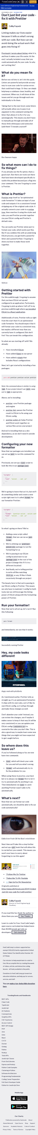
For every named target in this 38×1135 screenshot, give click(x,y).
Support (32, 1123)
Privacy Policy (7, 1129)
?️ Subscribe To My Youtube (17, 878)
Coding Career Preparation (11, 1079)
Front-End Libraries (8, 1061)
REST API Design (7, 1026)
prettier (9, 403)
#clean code (18, 12)
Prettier (5, 197)
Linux (3, 1035)
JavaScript (5, 1008)
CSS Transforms (7, 1020)
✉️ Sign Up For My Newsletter (18, 882)
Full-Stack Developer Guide (11, 1082)
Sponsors (6, 1126)
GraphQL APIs (6, 1017)
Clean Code (5, 1002)
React (4, 1038)
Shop (26, 1123)
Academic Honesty (16, 1126)
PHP (3, 1029)
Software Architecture (9, 1073)
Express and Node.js (8, 1064)
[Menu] (26, 1)
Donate (33, 2)
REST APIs (5, 999)
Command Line (7, 1014)
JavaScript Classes (8, 1058)
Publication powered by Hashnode (16, 1120)
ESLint (21, 350)
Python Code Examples (9, 1067)
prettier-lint (11, 410)
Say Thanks (25, 916)
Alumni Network (8, 1123)
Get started (19, 932)
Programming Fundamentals (11, 1076)
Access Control (7, 1023)
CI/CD (4, 1041)
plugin (20, 357)
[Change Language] (22, 1)
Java (3, 1032)
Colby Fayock (15, 26)
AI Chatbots (6, 1011)
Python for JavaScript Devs (11, 1085)
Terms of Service (18, 1129)
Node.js (4, 1052)
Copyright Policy (30, 1129)
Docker (4, 1044)
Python (4, 1049)
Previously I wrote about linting (15, 53)
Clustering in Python (8, 1070)
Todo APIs (5, 1055)
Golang (4, 1046)
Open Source (19, 1123)
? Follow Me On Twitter (16, 874)
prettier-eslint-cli (13, 420)
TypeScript (5, 1005)
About (30, 1120)
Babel (18, 354)
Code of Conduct (29, 1126)
